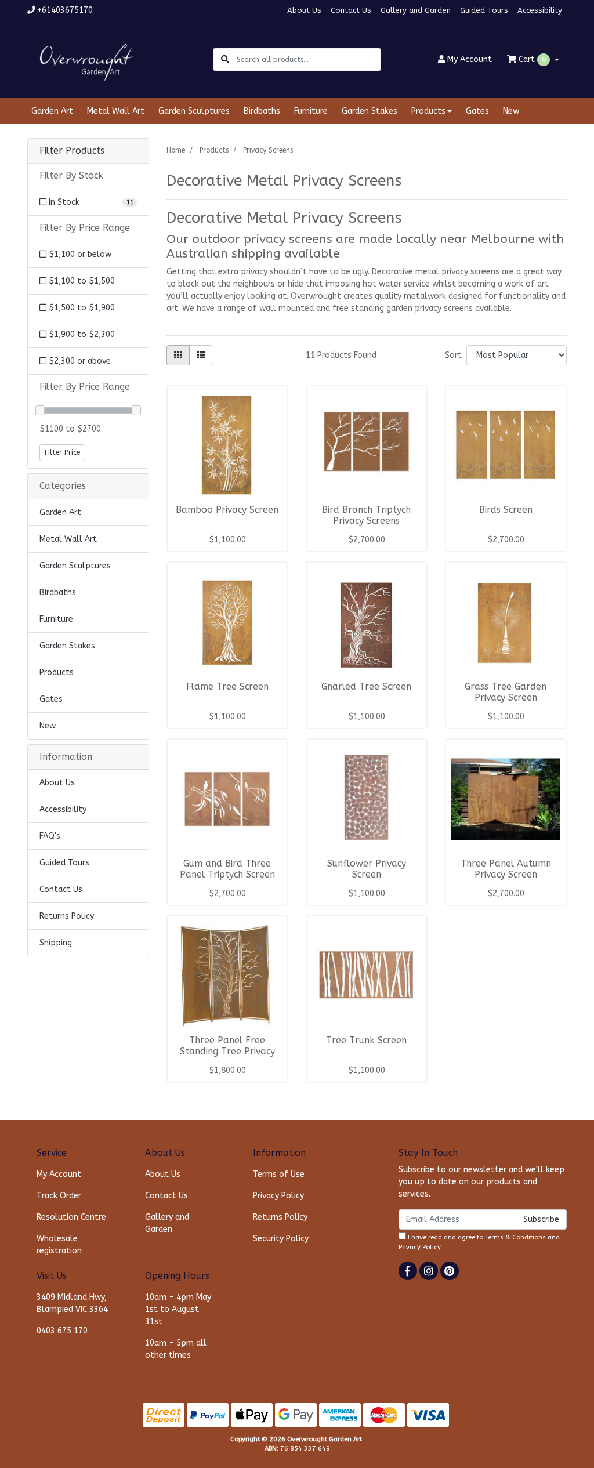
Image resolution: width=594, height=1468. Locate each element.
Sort (453, 355)
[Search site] (225, 59)
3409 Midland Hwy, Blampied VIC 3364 (72, 1303)
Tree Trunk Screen (366, 1040)
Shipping (55, 943)
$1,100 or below (78, 254)
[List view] (200, 355)
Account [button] (469, 59)
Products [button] (428, 111)
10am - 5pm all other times (176, 1349)
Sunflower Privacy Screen (366, 869)
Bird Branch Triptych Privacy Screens (366, 515)
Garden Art (52, 111)
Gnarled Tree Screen (366, 687)
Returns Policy (66, 916)
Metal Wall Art (115, 111)
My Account (59, 1174)
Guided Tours (484, 10)
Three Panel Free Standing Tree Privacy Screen (227, 1051)
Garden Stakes (369, 111)
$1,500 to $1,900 (80, 308)
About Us (304, 10)
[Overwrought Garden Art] (84, 59)
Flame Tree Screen (227, 687)
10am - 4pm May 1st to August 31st (178, 1309)
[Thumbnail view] (178, 355)
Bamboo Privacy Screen (227, 510)
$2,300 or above (78, 361)
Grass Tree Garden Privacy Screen (505, 692)
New (511, 111)
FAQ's (49, 836)
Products (56, 672)
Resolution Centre (71, 1217)
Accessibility (539, 10)
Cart (531, 59)
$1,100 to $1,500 (80, 281)
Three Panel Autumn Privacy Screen (506, 869)
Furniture (311, 111)
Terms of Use (279, 1174)
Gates (477, 111)
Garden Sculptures (194, 111)
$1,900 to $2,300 (80, 334)
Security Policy (281, 1239)
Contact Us (351, 10)
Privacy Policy (278, 1196)
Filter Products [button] (71, 151)
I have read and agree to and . (479, 1242)
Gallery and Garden (416, 10)
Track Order (59, 1196)
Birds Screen (506, 510)
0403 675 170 (62, 1331)
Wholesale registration (59, 1245)
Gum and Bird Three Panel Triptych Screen (227, 869)
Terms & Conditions (515, 1237)
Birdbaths (262, 111)
